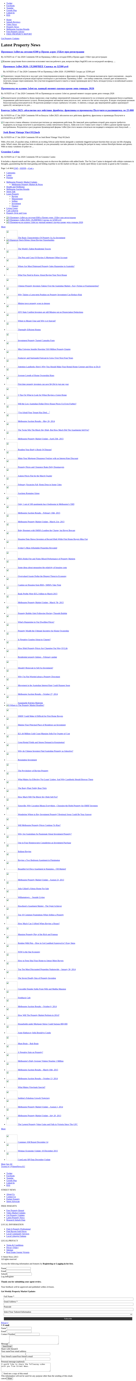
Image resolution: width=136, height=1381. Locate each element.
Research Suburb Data (15, 1220)
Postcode (7, 1307)
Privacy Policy (12, 1247)
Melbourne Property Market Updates (21, 182)
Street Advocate (13, 1201)
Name (3, 1268)
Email (3, 1271)
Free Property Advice (15, 31)
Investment (16, 203)
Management (17, 199)
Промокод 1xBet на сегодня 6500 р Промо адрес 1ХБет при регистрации (42, 51)
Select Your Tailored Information (17, 1312)
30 (25, 168)
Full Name (9, 1296)
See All (9, 1164)
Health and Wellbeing (15, 187)
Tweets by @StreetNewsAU (13, 1166)
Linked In (10, 13)
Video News (11, 24)
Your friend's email (25, 1356)
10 (21, 168)
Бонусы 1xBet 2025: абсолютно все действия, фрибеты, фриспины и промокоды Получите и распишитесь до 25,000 (67, 110)
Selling (15, 201)
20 (23, 168)
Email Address (11, 1301)
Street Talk (10, 191)
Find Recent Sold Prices (16, 1231)
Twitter (9, 3)
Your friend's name (9, 1356)
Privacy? (4, 1323)
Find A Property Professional (18, 1229)
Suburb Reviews (13, 22)
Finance (15, 206)
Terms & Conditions (14, 1245)
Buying (15, 196)
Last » (31, 168)
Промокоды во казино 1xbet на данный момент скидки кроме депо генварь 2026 (47, 88)
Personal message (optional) (12, 1361)
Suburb (4, 1274)
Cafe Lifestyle (12, 211)
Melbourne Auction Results (17, 29)
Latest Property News (15, 1217)
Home (9, 20)
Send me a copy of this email (16, 1373)
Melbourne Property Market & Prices (27, 184)
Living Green (12, 208)
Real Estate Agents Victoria (17, 1252)
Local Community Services (17, 1234)
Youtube (9, 8)
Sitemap (9, 1250)
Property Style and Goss (16, 213)
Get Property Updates (10, 38)
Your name (5, 1351)
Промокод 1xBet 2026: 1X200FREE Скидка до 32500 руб (35, 66)
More (3, 227)
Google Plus (11, 10)
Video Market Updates (15, 1213)
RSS (8, 15)
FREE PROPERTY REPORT (19, 34)
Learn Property (12, 194)
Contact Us (11, 1197)
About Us (10, 1194)
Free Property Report (15, 1210)
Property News (12, 27)
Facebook (10, 6)
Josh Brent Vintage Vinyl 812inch (21, 132)
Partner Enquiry (13, 1199)
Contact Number (8, 1334)
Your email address (18, 1351)
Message (5, 1344)
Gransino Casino (10, 151)
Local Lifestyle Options (16, 1236)
